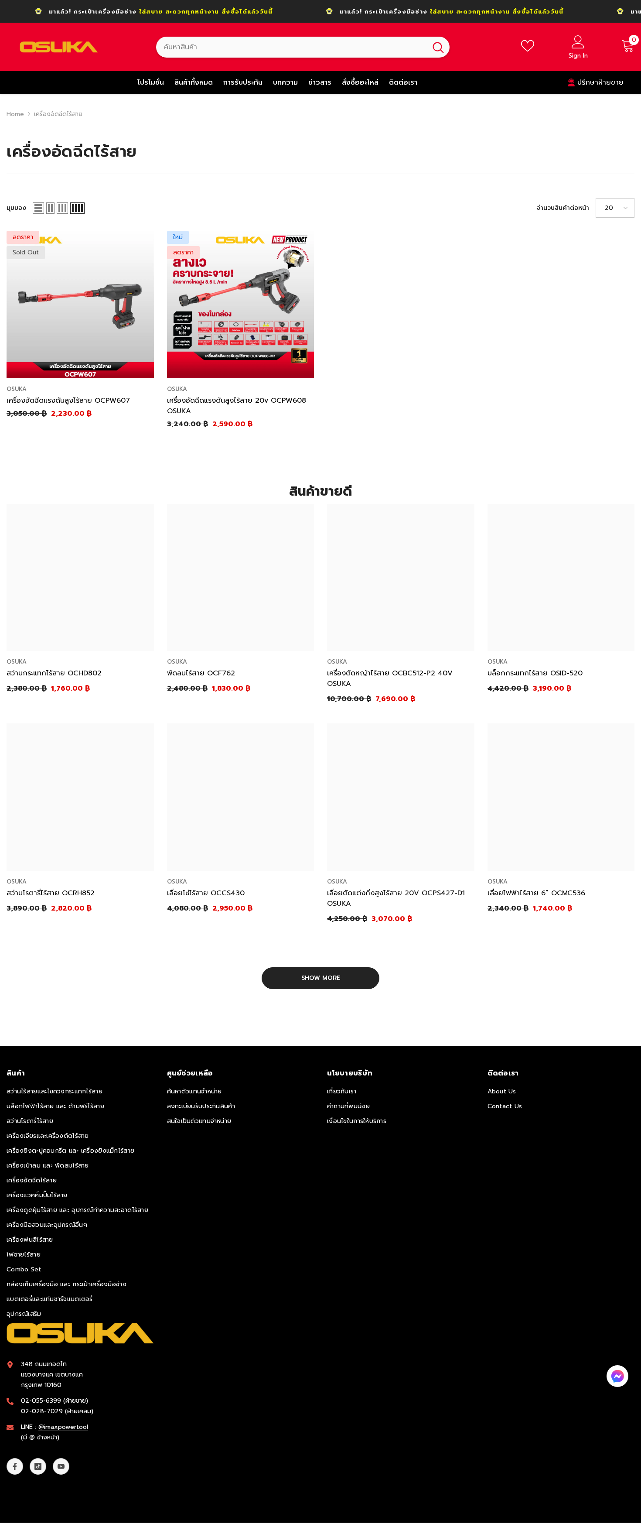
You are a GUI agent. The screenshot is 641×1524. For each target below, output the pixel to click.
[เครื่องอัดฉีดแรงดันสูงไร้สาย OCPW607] (80, 304)
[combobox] (291, 47)
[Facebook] (15, 1466)
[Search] (303, 47)
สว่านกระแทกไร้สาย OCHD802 (54, 673)
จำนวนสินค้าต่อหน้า (563, 207)
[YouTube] (61, 1466)
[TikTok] (38, 1466)
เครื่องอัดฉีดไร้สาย (58, 114)
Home (15, 114)
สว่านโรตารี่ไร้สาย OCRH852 (51, 893)
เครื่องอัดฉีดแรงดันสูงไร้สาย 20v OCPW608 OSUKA (236, 405)
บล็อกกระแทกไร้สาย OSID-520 (535, 673)
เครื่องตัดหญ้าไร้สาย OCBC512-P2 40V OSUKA (390, 678)
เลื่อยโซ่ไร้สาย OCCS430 (206, 893)
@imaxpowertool (63, 1427)
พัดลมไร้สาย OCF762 (201, 673)
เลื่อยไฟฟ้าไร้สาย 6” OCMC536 (536, 893)
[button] (38, 208)
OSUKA (17, 389)
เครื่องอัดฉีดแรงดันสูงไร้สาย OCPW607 (68, 400)
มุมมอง (16, 207)
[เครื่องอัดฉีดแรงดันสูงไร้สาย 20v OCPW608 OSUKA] (240, 304)
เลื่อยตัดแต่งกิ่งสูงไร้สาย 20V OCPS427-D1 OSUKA (396, 898)
